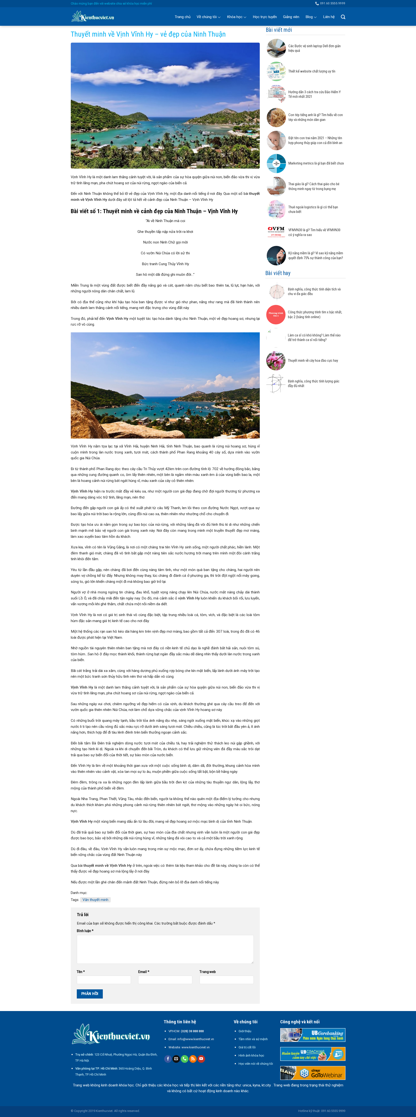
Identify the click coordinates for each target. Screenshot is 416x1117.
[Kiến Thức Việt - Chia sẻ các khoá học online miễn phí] (95, 16)
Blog (309, 17)
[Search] (343, 16)
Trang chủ (182, 17)
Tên (81, 972)
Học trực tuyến (265, 17)
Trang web (208, 972)
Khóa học (234, 17)
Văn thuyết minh (95, 900)
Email (143, 972)
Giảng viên (291, 17)
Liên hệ (329, 17)
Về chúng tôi (207, 17)
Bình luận (85, 931)
